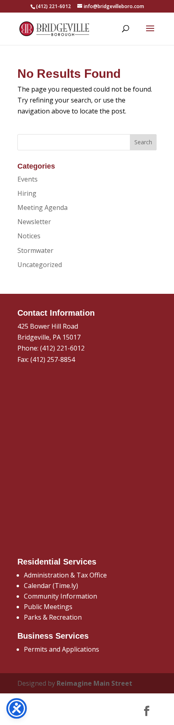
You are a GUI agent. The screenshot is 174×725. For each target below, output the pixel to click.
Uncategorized (39, 264)
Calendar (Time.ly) (51, 585)
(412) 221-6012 (62, 348)
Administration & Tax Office (65, 575)
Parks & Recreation (53, 617)
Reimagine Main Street (94, 683)
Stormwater (35, 250)
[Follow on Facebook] (146, 711)
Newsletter (34, 221)
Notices (28, 235)
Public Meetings (48, 606)
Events (27, 179)
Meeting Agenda (42, 207)
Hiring (26, 193)
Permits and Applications (61, 649)
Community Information (60, 596)
